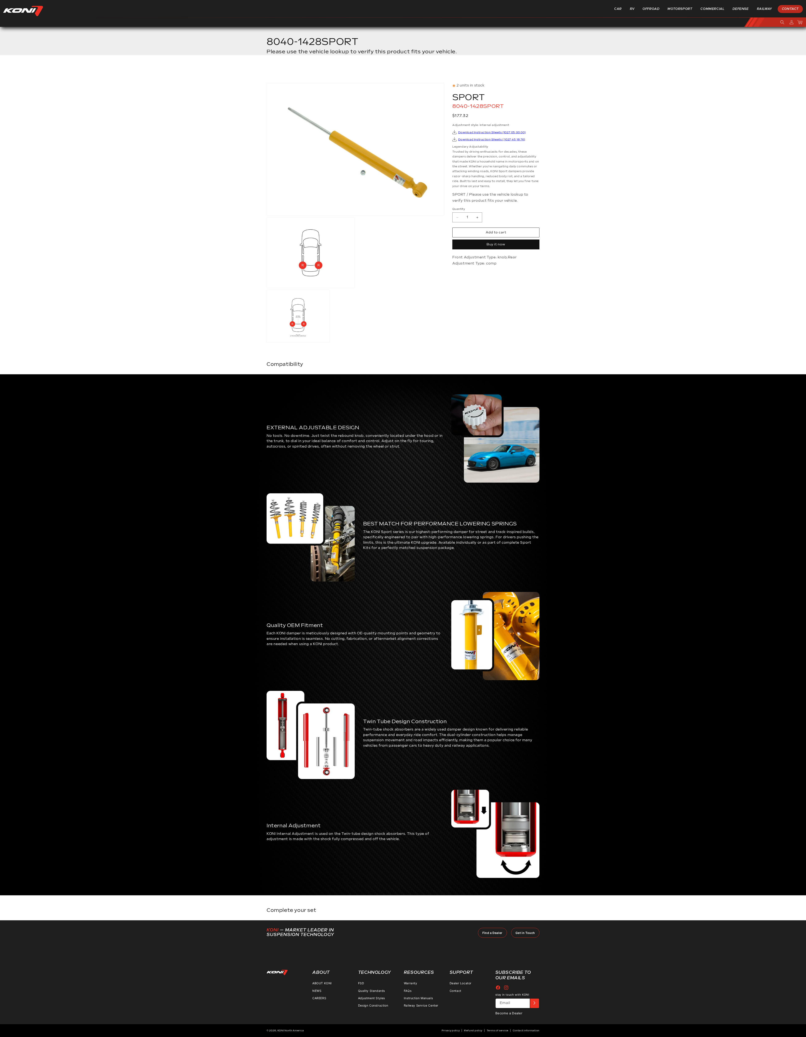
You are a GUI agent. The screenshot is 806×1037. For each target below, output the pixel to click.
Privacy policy (451, 1030)
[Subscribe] (534, 1003)
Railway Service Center (421, 1005)
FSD (361, 983)
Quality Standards (371, 990)
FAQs (407, 990)
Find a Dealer (492, 933)
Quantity (458, 209)
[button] (619, 9)
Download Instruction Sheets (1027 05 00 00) (492, 132)
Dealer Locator (460, 983)
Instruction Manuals (418, 998)
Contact (455, 990)
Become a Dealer (509, 1013)
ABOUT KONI (322, 983)
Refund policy (473, 1030)
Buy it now (496, 244)
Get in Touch (525, 933)
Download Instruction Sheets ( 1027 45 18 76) (491, 139)
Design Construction (373, 1005)
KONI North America (290, 1030)
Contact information (526, 1030)
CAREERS (319, 998)
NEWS (316, 990)
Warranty (410, 983)
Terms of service (497, 1030)
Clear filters (524, 70)
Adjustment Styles (371, 998)
